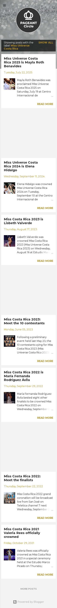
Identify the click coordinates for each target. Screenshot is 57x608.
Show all (45, 42)
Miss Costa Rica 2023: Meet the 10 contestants (24, 321)
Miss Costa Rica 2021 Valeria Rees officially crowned (22, 533)
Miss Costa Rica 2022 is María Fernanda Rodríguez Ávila (23, 376)
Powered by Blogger (30, 601)
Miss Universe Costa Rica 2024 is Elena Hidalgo (21, 166)
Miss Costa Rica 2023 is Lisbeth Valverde (23, 221)
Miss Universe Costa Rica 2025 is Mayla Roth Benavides (24, 62)
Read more (45, 104)
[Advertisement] (28, 133)
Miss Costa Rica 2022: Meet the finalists (22, 478)
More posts (28, 588)
